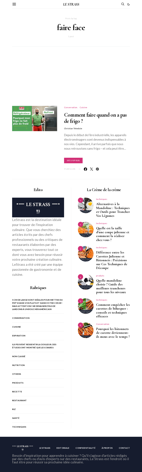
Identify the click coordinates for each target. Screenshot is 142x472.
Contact (124, 448)
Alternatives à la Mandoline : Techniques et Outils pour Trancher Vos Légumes (113, 210)
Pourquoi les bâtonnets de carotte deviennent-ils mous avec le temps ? (113, 333)
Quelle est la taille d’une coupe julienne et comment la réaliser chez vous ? (112, 234)
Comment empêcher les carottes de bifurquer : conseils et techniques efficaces (113, 311)
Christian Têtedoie (73, 128)
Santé (15, 418)
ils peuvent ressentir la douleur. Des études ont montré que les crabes (34, 346)
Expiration (18, 335)
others (16, 374)
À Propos (107, 448)
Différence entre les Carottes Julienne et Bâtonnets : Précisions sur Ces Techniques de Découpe (111, 260)
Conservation (70, 107)
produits (17, 382)
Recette (17, 391)
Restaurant (19, 400)
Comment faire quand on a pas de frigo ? (95, 117)
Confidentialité (85, 448)
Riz (14, 409)
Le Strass (44, 448)
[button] (128, 4)
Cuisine (83, 107)
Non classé (18, 356)
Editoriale (62, 448)
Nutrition (18, 365)
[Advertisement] (71, 80)
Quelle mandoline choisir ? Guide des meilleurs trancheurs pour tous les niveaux (111, 286)
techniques (19, 427)
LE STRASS (71, 4)
